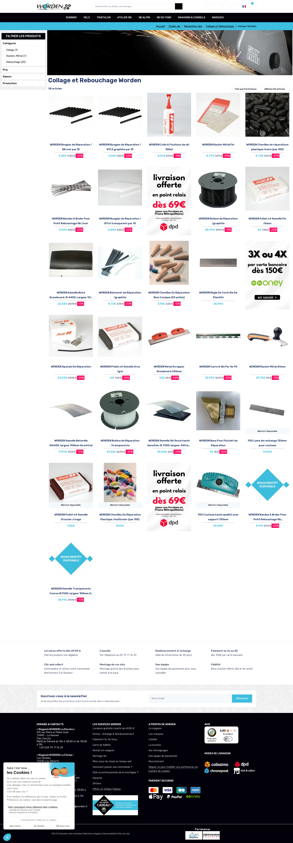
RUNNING (71, 17)
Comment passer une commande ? (112, 767)
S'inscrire (242, 698)
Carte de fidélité (102, 745)
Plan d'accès (44, 738)
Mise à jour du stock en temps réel (112, 761)
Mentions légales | (93, 833)
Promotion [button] (10, 83)
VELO (87, 17)
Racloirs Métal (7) (16, 56)
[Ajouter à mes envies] (89, 97)
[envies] (217, 6)
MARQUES (218, 17)
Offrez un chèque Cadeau (107, 789)
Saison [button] (7, 76)
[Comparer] (89, 107)
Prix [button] (5, 69)
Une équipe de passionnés (163, 756)
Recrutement (156, 761)
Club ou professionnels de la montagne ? (115, 772)
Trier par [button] (246, 89)
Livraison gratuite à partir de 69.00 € (113, 728)
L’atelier (153, 739)
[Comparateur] (226, 6)
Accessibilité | (110, 833)
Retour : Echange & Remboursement (113, 734)
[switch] (228, 739)
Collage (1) (12, 50)
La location (155, 745)
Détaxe (97, 783)
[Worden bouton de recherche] (178, 6)
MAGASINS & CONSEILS (191, 17)
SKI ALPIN (144, 17)
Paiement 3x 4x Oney (105, 739)
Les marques (156, 734)
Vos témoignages (158, 750)
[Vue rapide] (89, 116)
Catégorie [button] (9, 43)
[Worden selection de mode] (235, 6)
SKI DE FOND (164, 17)
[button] (209, 6)
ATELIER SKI (124, 17)
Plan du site (124, 833)
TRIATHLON (104, 17)
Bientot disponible (267, 431)
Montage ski (99, 756)
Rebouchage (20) (16, 62)
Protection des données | (70, 833)
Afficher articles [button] (274, 89)
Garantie (97, 778)
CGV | (54, 833)
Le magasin (155, 728)
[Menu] (236, 728)
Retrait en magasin (103, 750)
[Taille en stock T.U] (71, 118)
